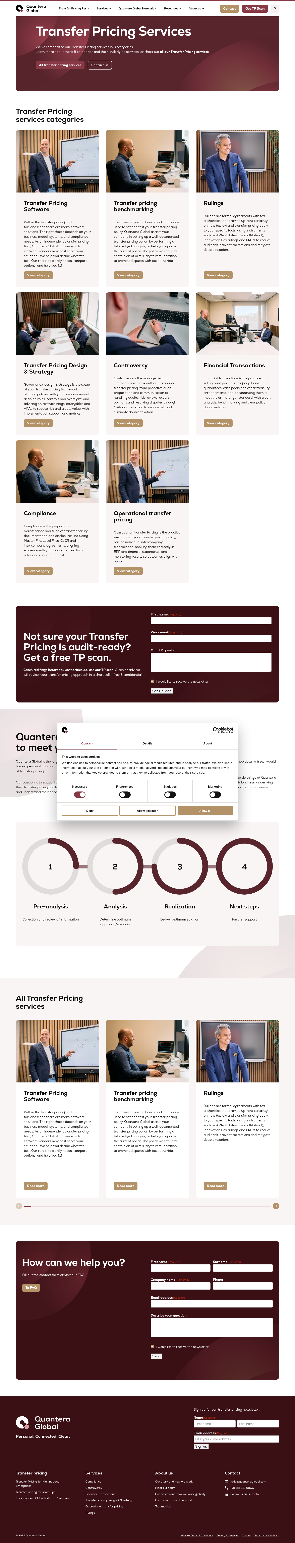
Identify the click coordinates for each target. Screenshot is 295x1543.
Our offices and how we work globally (180, 1494)
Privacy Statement (228, 1535)
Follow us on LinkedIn (244, 1494)
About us (195, 8)
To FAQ (31, 1288)
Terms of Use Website (266, 1535)
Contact (229, 8)
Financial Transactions (234, 365)
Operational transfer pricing (142, 516)
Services (102, 8)
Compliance (40, 513)
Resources (171, 8)
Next (276, 1206)
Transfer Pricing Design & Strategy (55, 368)
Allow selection (147, 810)
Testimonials (163, 1506)
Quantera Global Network (136, 8)
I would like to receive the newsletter (182, 681)
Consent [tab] (87, 743)
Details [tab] (148, 743)
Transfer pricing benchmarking (135, 206)
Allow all (205, 810)
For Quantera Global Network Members (43, 1498)
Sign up (201, 1446)
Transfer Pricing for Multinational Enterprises (38, 1484)
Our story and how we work (174, 1481)
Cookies (246, 1535)
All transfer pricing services (60, 65)
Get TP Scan (161, 691)
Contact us (99, 65)
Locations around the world (173, 1500)
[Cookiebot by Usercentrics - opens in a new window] (215, 730)
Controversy (131, 365)
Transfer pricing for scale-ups (35, 1492)
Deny (90, 810)
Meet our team (165, 1488)
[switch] (125, 794)
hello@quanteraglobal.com (248, 1481)
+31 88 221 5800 (242, 1488)
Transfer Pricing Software (45, 206)
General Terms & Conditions (197, 1535)
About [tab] (207, 743)
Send (156, 1356)
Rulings (214, 203)
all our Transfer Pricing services (184, 52)
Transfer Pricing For (72, 8)
